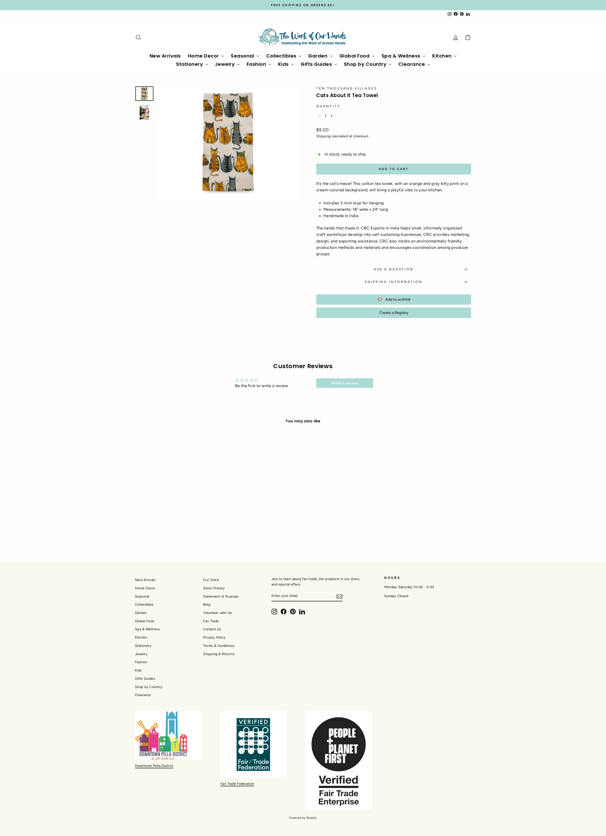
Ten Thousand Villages (346, 88)
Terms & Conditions (218, 646)
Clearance (412, 64)
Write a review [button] (344, 383)
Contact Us (212, 629)
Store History (214, 588)
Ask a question (394, 269)
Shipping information (394, 282)
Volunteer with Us (217, 613)
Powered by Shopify (303, 817)
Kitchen (442, 56)
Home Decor (204, 56)
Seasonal (243, 56)
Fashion (257, 64)
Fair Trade (211, 621)
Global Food (355, 56)
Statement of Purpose (221, 596)
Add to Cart (175, 509)
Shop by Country (366, 64)
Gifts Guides (317, 64)
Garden (318, 56)
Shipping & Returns (218, 654)
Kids (284, 64)
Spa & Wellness (402, 56)
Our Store (211, 580)
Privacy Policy (214, 637)
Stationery (190, 64)
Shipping (323, 136)
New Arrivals (165, 56)
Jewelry (225, 64)
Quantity (328, 106)
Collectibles (282, 56)
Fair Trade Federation (237, 784)
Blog (206, 604)
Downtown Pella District (154, 766)
